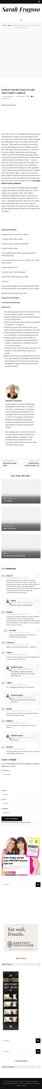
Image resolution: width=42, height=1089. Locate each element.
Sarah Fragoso (21, 9)
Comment (5, 770)
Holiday (5, 526)
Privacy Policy (21, 1085)
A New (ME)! (7, 501)
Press (10, 499)
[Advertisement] (21, 53)
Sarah (13, 600)
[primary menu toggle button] (21, 20)
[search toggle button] (39, 1)
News (3, 86)
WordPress (36, 1083)
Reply (39, 576)
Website (4, 808)
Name (4, 790)
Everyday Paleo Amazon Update (14, 556)
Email (3, 799)
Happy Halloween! (9, 528)
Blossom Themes (18, 1083)
